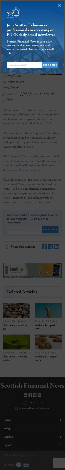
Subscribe (50, 65)
